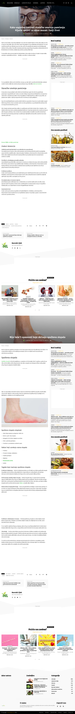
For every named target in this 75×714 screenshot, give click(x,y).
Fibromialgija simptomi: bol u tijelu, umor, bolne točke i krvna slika (10, 300)
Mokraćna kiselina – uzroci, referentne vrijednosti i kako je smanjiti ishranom (65, 300)
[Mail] (17, 247)
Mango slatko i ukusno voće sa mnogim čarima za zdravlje (35, 235)
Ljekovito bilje (54, 44)
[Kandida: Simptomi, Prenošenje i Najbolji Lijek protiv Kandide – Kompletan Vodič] (28, 291)
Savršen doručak (55, 165)
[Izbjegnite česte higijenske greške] (29, 680)
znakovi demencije (5, 227)
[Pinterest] (43, 225)
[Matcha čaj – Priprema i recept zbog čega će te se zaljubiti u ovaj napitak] (29, 686)
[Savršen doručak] (62, 156)
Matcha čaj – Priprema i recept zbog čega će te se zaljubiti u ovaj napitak (40, 686)
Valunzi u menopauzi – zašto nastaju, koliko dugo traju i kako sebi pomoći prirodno (61, 74)
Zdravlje (35, 22)
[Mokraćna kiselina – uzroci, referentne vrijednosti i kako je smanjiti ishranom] (65, 291)
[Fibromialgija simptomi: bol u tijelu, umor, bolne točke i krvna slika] (9, 291)
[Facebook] (64, 3)
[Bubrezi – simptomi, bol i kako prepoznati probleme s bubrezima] (46, 291)
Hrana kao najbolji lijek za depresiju (40, 692)
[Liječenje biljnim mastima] (62, 138)
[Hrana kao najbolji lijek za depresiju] (29, 692)
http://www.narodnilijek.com (17, 245)
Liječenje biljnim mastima (58, 147)
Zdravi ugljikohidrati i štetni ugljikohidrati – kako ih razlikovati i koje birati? (62, 56)
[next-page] (39, 310)
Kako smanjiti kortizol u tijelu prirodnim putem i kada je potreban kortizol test (62, 120)
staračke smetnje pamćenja (16, 225)
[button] (72, 3)
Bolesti (39, 22)
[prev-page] (35, 310)
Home (2, 38)
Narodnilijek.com (11, 712)
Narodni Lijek (30, 33)
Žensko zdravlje (54, 71)
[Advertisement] (24, 70)
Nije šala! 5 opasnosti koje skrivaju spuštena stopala (12, 235)
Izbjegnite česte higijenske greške (41, 679)
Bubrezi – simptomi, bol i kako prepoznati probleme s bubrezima (47, 300)
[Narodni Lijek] (24, 34)
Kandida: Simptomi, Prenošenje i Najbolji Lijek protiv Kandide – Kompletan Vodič (28, 300)
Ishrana (52, 52)
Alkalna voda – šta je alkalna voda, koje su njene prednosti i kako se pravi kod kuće (62, 110)
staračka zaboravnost (6, 225)
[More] (46, 225)
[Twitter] (68, 3)
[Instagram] (66, 3)
